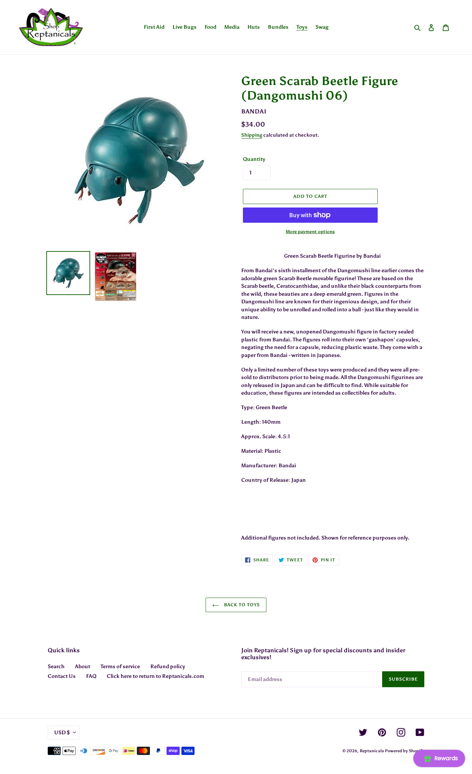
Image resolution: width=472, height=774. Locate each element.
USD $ (62, 732)
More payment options (310, 231)
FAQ (91, 676)
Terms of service (120, 666)
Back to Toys (241, 604)
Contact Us (62, 676)
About (82, 666)
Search (56, 666)
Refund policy (167, 666)
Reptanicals (372, 750)
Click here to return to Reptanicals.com (155, 676)
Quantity (254, 159)
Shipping (251, 135)
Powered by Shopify (404, 750)
